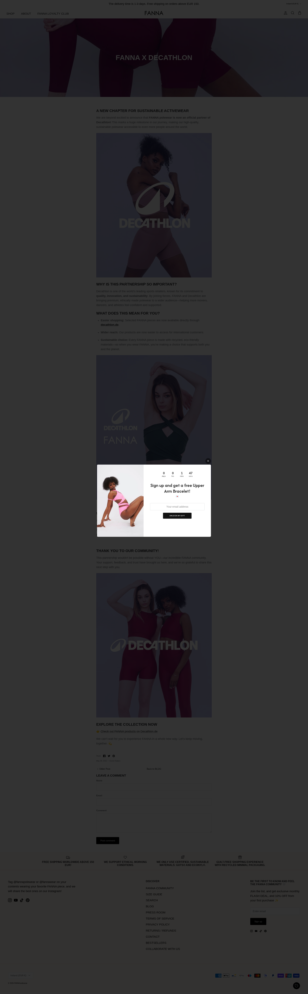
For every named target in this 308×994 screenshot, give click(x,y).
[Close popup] (208, 461)
